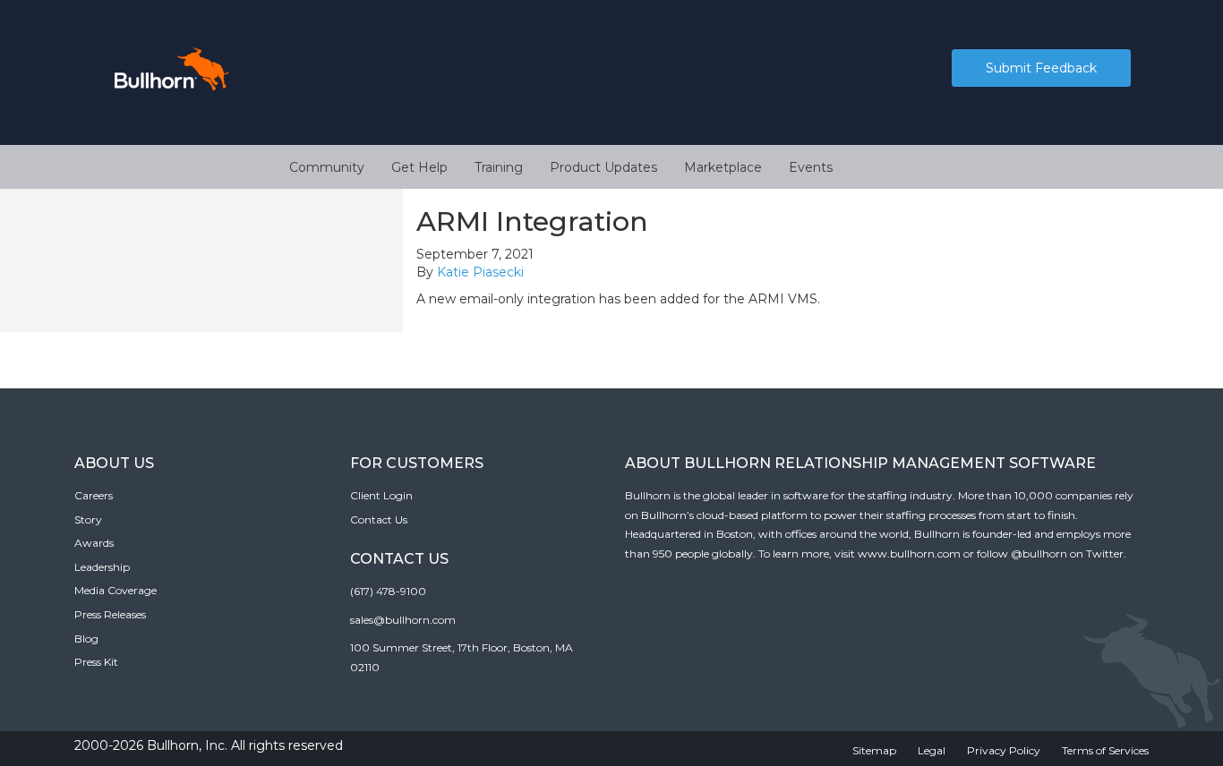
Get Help (419, 167)
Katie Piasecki (480, 272)
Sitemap (874, 750)
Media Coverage (115, 590)
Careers (93, 495)
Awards (94, 542)
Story (88, 519)
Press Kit (96, 661)
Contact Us (378, 519)
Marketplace (723, 167)
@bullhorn (1039, 553)
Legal (931, 750)
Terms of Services (1105, 750)
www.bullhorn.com (909, 553)
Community (326, 167)
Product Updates (603, 167)
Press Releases (110, 614)
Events (811, 167)
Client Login (381, 495)
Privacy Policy (1003, 750)
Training (499, 167)
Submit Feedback (1041, 68)
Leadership (102, 567)
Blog (86, 638)
